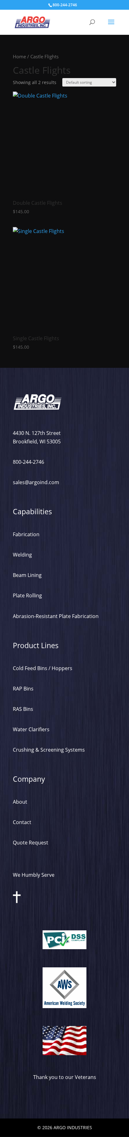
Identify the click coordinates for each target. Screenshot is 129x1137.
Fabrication (26, 534)
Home (19, 56)
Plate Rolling (27, 595)
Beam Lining (27, 575)
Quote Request (30, 842)
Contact (22, 822)
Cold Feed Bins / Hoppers (42, 668)
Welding (22, 554)
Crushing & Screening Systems (49, 749)
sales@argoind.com (36, 482)
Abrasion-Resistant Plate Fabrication (56, 616)
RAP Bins (23, 688)
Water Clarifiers (31, 729)
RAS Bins (23, 709)
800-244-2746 (28, 461)
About (20, 801)
